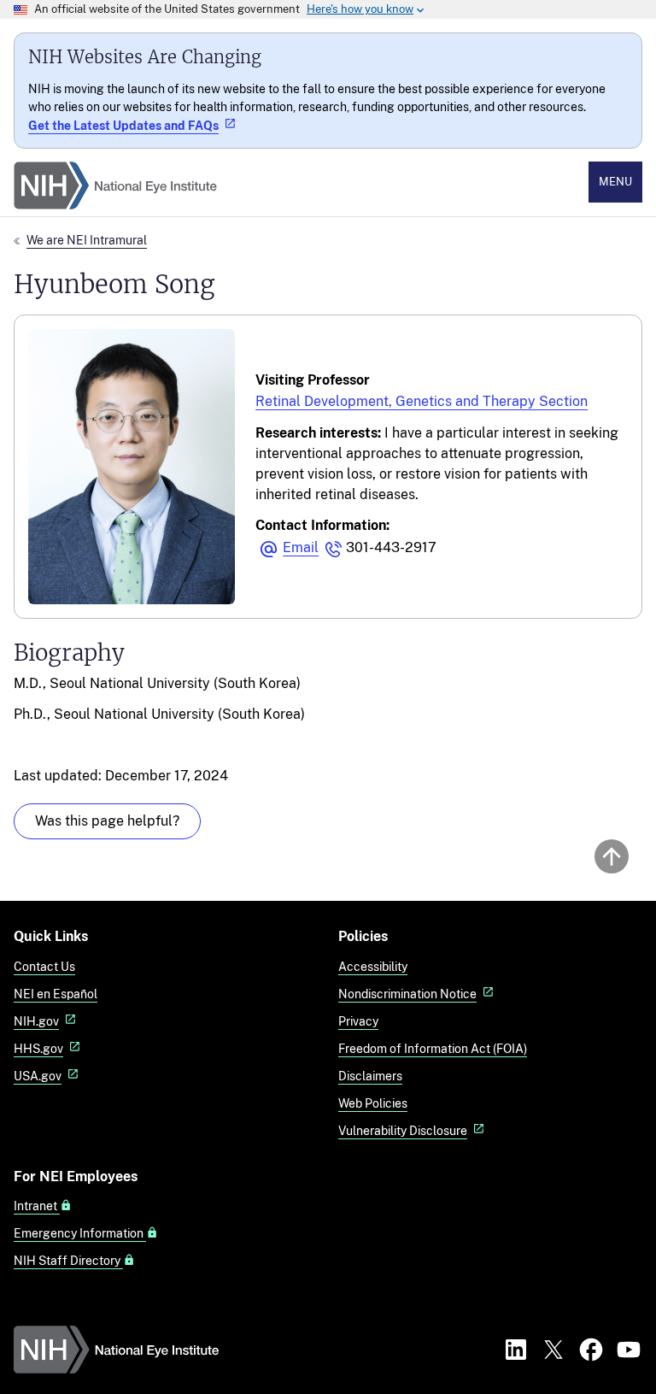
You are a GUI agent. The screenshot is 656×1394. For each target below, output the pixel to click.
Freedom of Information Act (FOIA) (432, 1048)
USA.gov (38, 1075)
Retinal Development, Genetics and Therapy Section (421, 401)
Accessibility (372, 966)
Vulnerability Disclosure (402, 1130)
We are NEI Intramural (86, 239)
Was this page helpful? (107, 821)
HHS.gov (38, 1048)
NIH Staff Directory (68, 1261)
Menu (615, 181)
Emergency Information (80, 1233)
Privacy (358, 1021)
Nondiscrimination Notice (407, 993)
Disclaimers (370, 1075)
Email (301, 547)
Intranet (37, 1206)
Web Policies (372, 1103)
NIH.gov (36, 1021)
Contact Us (44, 966)
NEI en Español (55, 993)
